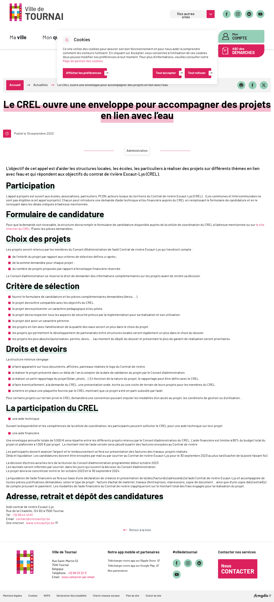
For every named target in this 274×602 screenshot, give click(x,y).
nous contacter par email (78, 577)
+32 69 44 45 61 (22, 515)
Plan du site (132, 596)
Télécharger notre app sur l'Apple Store (132, 560)
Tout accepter (166, 73)
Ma (18, 37)
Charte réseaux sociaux (106, 596)
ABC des (243, 51)
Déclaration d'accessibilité (71, 596)
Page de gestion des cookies (83, 61)
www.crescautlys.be (40, 523)
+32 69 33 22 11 (77, 573)
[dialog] (137, 57)
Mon (239, 36)
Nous (237, 569)
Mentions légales (12, 596)
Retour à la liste (144, 530)
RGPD (47, 596)
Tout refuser (197, 73)
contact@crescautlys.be (33, 519)
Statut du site (153, 596)
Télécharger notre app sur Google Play (131, 565)
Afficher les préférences (83, 73)
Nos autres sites (186, 15)
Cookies (32, 596)
